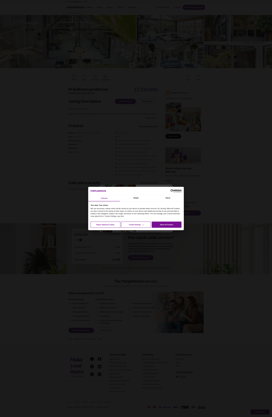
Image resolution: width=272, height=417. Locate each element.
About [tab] (168, 198)
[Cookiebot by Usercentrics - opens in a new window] (172, 190)
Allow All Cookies (166, 224)
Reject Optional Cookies (105, 224)
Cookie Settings (135, 224)
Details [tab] (136, 198)
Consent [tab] (104, 198)
